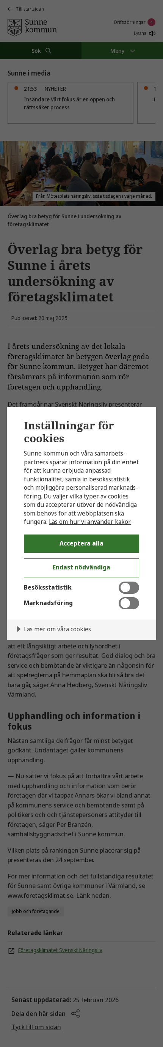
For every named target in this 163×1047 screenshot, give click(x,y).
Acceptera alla (81, 543)
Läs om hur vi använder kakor (90, 521)
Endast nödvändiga (81, 567)
